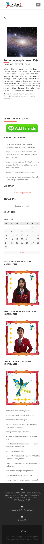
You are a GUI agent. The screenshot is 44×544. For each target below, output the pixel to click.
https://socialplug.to (14, 162)
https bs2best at (12, 152)
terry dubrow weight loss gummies (20, 470)
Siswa (32, 94)
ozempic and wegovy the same (18, 432)
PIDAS (27, 64)
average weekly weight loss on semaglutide (23, 480)
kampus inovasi (12, 172)
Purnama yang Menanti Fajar (21, 60)
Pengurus (26, 94)
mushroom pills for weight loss (18, 410)
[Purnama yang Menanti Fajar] (22, 41)
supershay (10, 177)
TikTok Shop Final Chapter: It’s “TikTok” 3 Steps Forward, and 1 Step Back (21, 154)
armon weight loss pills (15, 451)
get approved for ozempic (16, 420)
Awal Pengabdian (28, 172)
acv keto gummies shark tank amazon (21, 415)
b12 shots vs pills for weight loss (19, 475)
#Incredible (14, 96)
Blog (20, 94)
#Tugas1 (14, 94)
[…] (34, 90)
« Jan (22, 252)
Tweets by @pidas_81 (22, 193)
